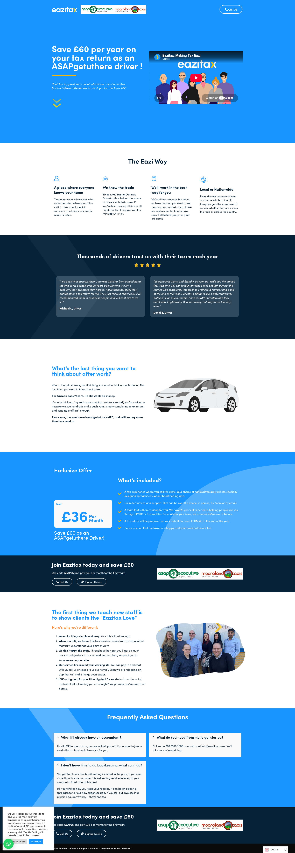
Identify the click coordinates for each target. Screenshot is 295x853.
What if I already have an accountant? (91, 737)
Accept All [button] (36, 841)
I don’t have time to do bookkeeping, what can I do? (101, 765)
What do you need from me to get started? (190, 737)
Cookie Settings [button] (17, 841)
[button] (100, 737)
